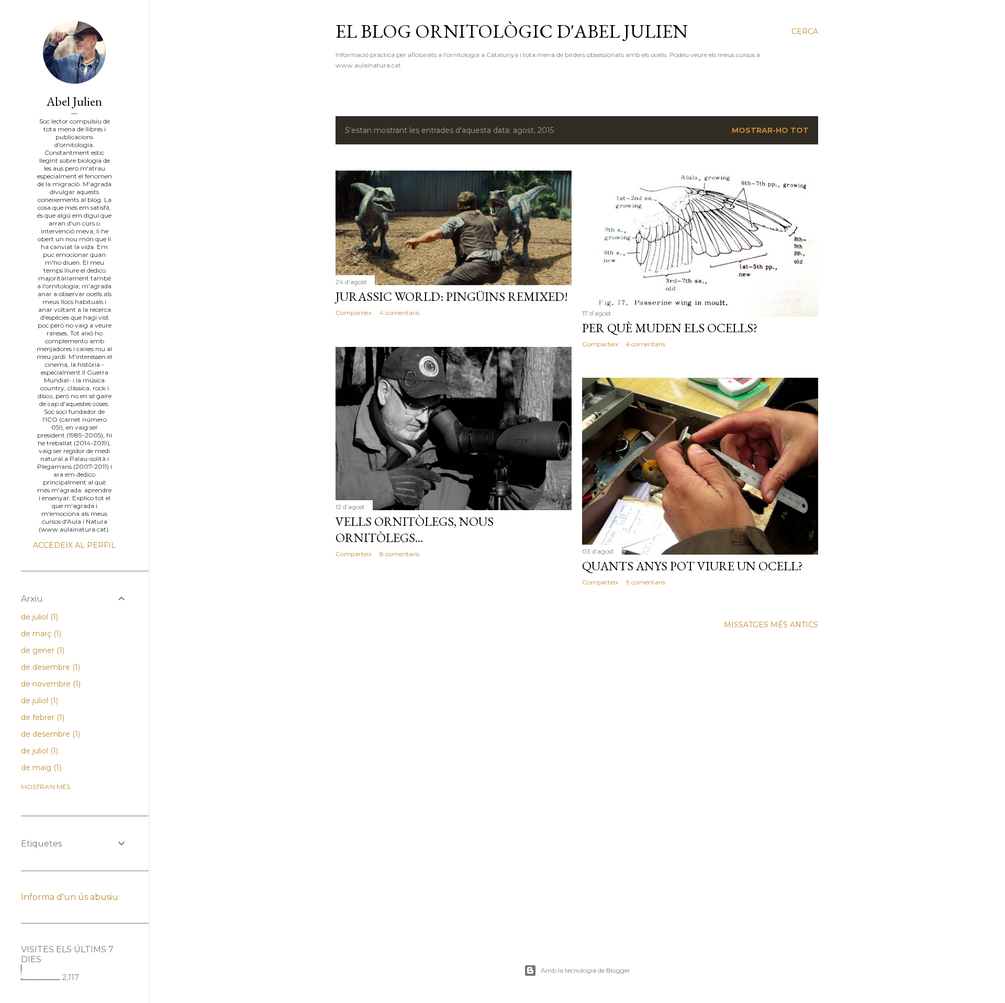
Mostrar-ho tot (770, 130)
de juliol (38, 617)
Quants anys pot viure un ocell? (692, 566)
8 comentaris (399, 554)
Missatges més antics (771, 624)
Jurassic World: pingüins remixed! (452, 296)
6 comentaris (645, 344)
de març (40, 633)
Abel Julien (74, 101)
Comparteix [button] (354, 313)
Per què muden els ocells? (670, 328)
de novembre (50, 684)
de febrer (41, 717)
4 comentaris (399, 313)
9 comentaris (645, 582)
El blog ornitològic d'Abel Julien (512, 31)
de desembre (49, 667)
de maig (40, 767)
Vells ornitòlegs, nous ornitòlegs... (415, 529)
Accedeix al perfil (74, 545)
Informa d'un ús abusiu (69, 897)
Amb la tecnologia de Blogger (585, 970)
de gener (41, 650)
